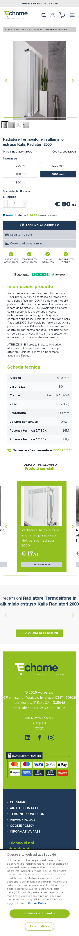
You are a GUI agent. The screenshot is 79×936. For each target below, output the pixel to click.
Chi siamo (17, 802)
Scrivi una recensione (39, 633)
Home (7, 29)
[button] (4, 124)
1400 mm (21, 174)
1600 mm (58, 174)
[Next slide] (73, 80)
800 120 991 (62, 450)
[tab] (12, 117)
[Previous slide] (6, 615)
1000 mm (21, 165)
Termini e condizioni (26, 814)
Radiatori (38, 29)
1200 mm (58, 165)
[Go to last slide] (6, 80)
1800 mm (21, 182)
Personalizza (39, 926)
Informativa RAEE (23, 831)
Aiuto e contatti (23, 808)
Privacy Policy (21, 820)
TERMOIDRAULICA (21, 29)
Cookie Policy (20, 825)
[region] (39, 892)
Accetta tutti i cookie (39, 913)
